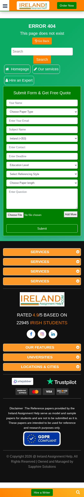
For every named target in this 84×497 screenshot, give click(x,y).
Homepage (19, 69)
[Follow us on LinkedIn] (53, 334)
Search (42, 59)
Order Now (67, 5)
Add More (70, 214)
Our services (48, 69)
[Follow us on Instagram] (42, 334)
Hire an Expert (21, 80)
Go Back (43, 41)
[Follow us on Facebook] (31, 334)
